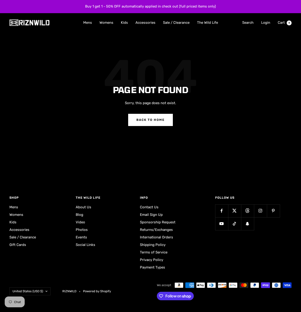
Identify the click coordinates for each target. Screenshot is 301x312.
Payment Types (152, 267)
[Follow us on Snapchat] (247, 223)
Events (81, 237)
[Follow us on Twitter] (234, 210)
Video (80, 222)
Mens (87, 22)
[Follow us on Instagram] (260, 210)
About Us (83, 207)
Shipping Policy (153, 245)
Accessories (145, 22)
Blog (79, 215)
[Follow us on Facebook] (221, 210)
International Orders (156, 237)
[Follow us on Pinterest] (273, 210)
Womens (106, 22)
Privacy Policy (151, 260)
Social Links (85, 245)
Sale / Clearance (176, 22)
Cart (284, 22)
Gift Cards (17, 245)
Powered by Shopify (97, 291)
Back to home (150, 120)
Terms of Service (153, 252)
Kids (124, 22)
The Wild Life (207, 22)
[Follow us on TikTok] (234, 223)
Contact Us (149, 207)
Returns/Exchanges (156, 230)
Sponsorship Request (157, 222)
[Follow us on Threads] (247, 210)
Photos (82, 230)
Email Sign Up (151, 215)
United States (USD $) (27, 291)
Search (247, 22)
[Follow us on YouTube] (221, 223)
